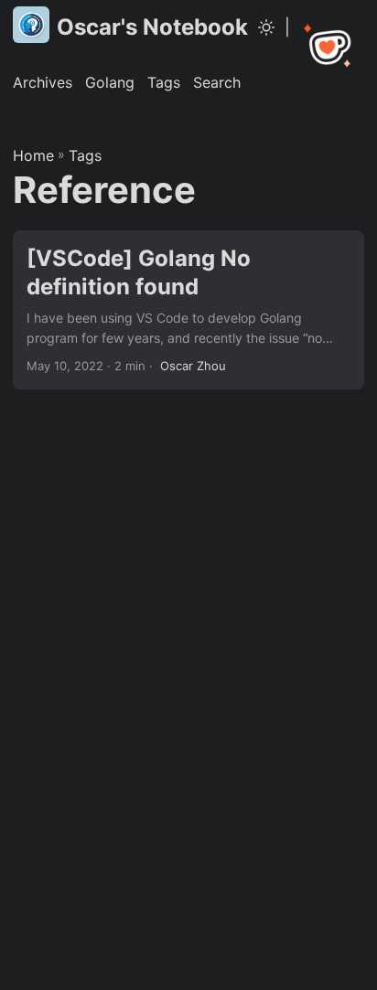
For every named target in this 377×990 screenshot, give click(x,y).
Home (33, 155)
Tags (85, 155)
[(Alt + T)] (266, 27)
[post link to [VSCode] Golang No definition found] (188, 310)
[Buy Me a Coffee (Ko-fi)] (329, 47)
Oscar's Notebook (152, 27)
